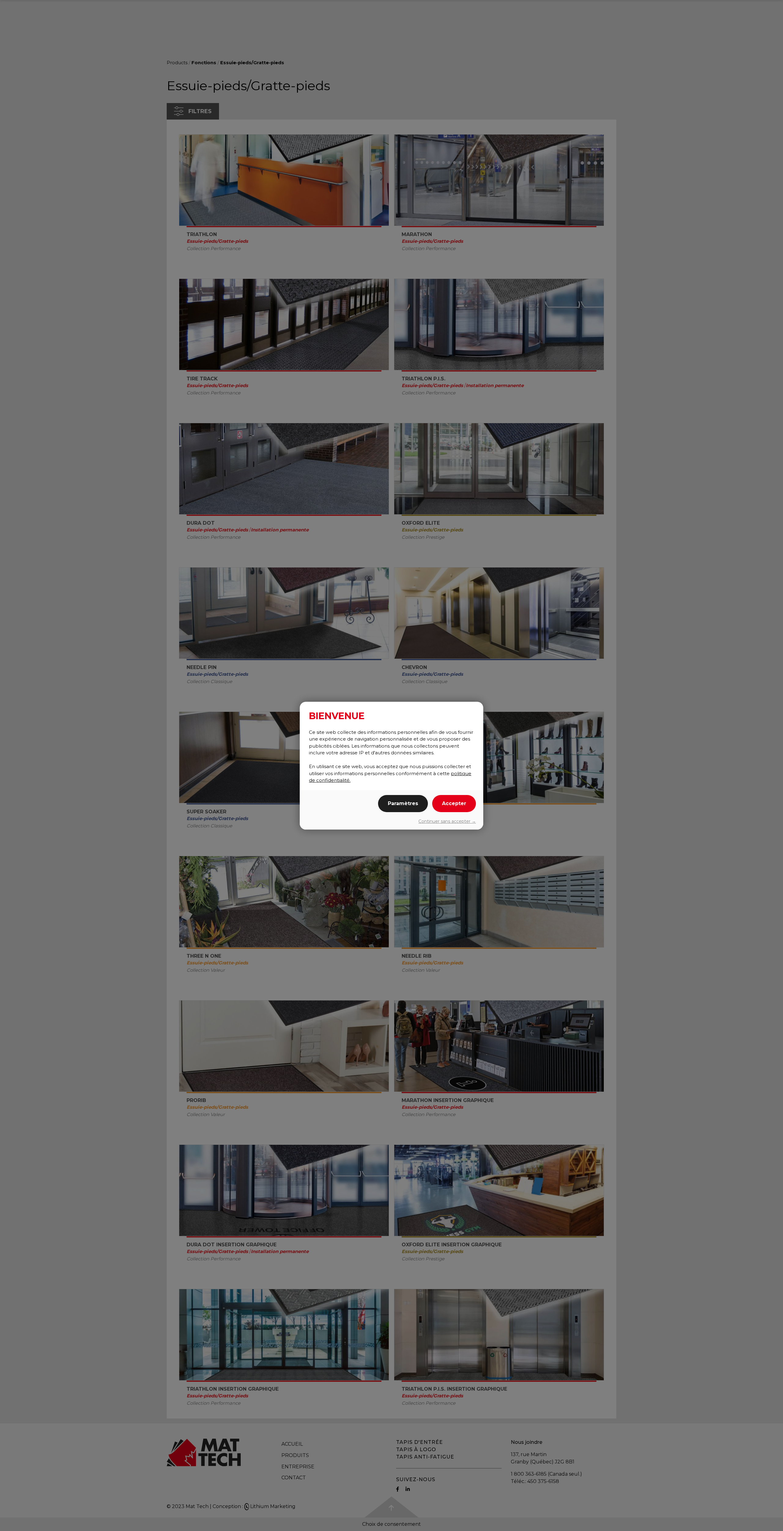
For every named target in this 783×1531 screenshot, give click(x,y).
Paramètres (403, 803)
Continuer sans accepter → (447, 821)
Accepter (454, 803)
